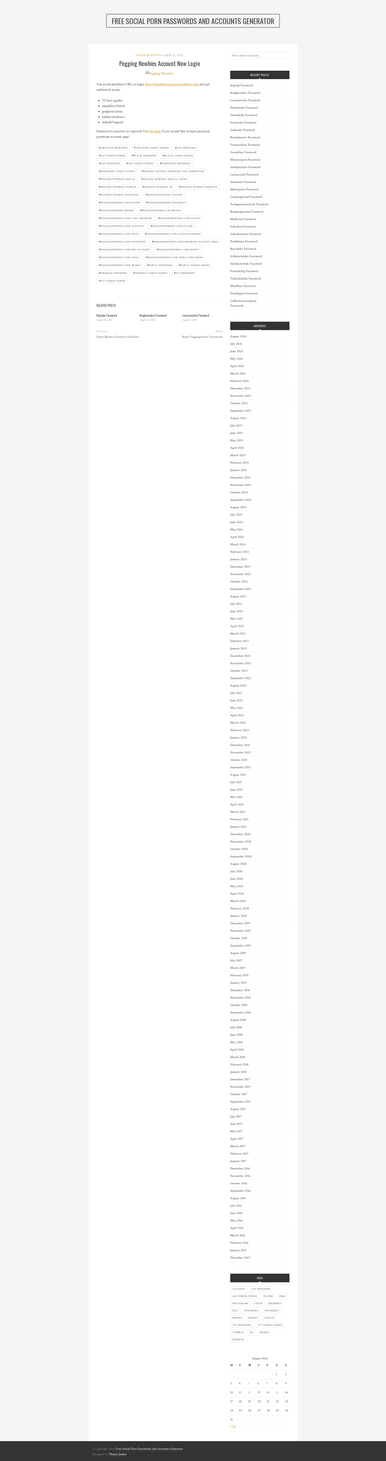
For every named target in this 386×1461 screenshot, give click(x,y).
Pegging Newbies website (198, 186)
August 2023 (238, 596)
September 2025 (240, 411)
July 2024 (236, 515)
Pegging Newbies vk (158, 186)
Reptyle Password (106, 315)
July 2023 (236, 604)
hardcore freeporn (175, 163)
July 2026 (236, 344)
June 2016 (236, 1213)
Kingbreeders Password (153, 315)
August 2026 (238, 336)
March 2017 (237, 1146)
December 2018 (240, 990)
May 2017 (236, 1131)
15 (277, 1392)
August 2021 (238, 775)
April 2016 (237, 1228)
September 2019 (240, 946)
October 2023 (238, 582)
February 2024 (239, 552)
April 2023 (237, 626)
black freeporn (144, 155)
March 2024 (238, 544)
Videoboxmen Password (245, 234)
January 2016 (238, 1250)
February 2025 (239, 463)
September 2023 (240, 589)
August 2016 (238, 1198)
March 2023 (237, 634)
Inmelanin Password (243, 182)
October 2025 (239, 403)
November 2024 (240, 485)
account (238, 1289)
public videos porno (194, 265)
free (282, 1296)
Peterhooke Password (244, 108)
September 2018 (240, 1012)
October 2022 (239, 671)
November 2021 (240, 752)
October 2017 (238, 1094)
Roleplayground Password (246, 212)
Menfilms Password (243, 286)
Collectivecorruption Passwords (243, 303)
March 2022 (238, 723)
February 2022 (239, 730)
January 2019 (238, 983)
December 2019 (240, 923)
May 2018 (236, 1042)
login (258, 1303)
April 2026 (237, 366)
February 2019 (239, 975)
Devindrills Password (243, 115)
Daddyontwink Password (246, 264)
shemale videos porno (150, 272)
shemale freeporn (113, 272)
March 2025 (238, 455)
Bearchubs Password (243, 249)
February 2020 (239, 908)
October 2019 (238, 938)
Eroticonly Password (243, 122)
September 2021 (240, 767)
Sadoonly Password (242, 130)
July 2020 (236, 871)
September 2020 (240, 856)
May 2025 (236, 440)
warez (264, 1332)
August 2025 (238, 418)
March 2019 (237, 968)
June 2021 (236, 790)
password (251, 1310)
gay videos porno (140, 163)
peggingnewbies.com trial (119, 257)
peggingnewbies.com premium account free (185, 241)
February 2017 (239, 1154)
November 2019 (240, 931)
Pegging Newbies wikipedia (119, 194)
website (238, 1339)
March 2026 (238, 373)
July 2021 (236, 782)
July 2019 (236, 960)
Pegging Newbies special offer (164, 179)
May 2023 (236, 619)
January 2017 (238, 1161)
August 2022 (238, 686)
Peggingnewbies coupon (164, 194)
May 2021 (236, 797)
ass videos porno (112, 155)
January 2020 (238, 916)
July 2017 (236, 1116)
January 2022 (238, 738)
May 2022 (236, 708)
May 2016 (236, 1220)
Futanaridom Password (245, 145)
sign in (269, 1317)
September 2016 (240, 1191)
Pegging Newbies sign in (117, 179)
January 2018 (238, 1072)
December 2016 (240, 1168)
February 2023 (239, 641)
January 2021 (238, 827)
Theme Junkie (118, 1454)
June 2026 (236, 351)
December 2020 (240, 834)
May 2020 (236, 886)
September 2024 (240, 500)
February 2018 (239, 1064)
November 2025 (240, 396)
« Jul (233, 1426)
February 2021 (239, 819)
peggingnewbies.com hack (119, 233)
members (275, 1303)
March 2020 (238, 901)
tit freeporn (184, 272)
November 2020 (240, 842)
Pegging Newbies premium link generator (173, 171)
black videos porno (178, 155)
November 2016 (240, 1176)
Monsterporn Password (245, 160)
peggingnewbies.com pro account (124, 249)
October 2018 (238, 1005)
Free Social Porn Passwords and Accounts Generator (149, 1449)
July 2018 (236, 1027)
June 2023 (236, 611)
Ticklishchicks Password (245, 278)
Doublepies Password (244, 293)
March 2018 (237, 1057)
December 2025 (240, 388)
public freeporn (159, 265)
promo (237, 1317)
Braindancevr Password (245, 137)
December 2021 (240, 745)
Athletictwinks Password (246, 256)
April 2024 (237, 537)
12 (249, 1392)
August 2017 (238, 1109)
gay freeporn (109, 163)
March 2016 (237, 1235)
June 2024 (236, 522)
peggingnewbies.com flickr (172, 225)
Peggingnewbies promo (116, 210)
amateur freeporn (113, 147)
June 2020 (236, 879)
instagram (240, 1303)
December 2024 (240, 477)
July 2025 (236, 425)
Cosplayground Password (246, 197)
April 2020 (237, 894)
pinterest (272, 1310)
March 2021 (237, 812)
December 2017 (240, 1079)
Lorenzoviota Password (195, 315)
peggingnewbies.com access (179, 218)
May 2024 (236, 529)
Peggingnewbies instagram (119, 202)
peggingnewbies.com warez (120, 265)
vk (251, 1332)
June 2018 (236, 1035)
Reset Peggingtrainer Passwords (202, 337)
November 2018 (240, 998)
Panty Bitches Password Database (117, 337)
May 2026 (236, 359)
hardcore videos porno (117, 171)
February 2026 (239, 381)
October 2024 (239, 492)
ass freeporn (185, 147)
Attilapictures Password (245, 167)
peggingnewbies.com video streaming (174, 257)
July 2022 (236, 693)
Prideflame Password (243, 241)
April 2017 (237, 1139)
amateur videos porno (151, 147)
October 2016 (238, 1183)
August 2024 (238, 507)
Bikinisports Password (244, 189)
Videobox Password (243, 226)
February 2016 (239, 1243)
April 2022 (237, 715)
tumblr (237, 1332)
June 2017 (236, 1124)
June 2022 (236, 700)
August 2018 (238, 1020)
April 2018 (237, 1050)
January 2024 (238, 559)
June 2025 (236, 433)
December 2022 (240, 656)
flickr (268, 1296)
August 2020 (238, 864)
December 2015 (240, 1258)
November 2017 (240, 1087)
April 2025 (237, 448)
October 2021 (238, 760)
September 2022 (240, 678)
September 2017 (240, 1102)
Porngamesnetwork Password (249, 204)
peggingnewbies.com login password (173, 233)
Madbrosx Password (243, 219)
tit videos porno (112, 280)
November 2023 (240, 574)
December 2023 (240, 567)
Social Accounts (148, 55)
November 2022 (240, 663)
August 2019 (238, 953)
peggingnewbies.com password (122, 241)
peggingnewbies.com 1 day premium (125, 218)
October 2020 (239, 849)
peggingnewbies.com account (121, 225)
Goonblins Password (243, 152)
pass (235, 1310)
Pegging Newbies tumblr (117, 186)
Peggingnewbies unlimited (160, 210)
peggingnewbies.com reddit (178, 249)
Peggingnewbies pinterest (166, 202)
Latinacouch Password (244, 174)
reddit (253, 1317)
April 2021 (237, 804)
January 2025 (238, 470)
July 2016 (236, 1206)
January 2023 (238, 648)
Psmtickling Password (244, 271)
